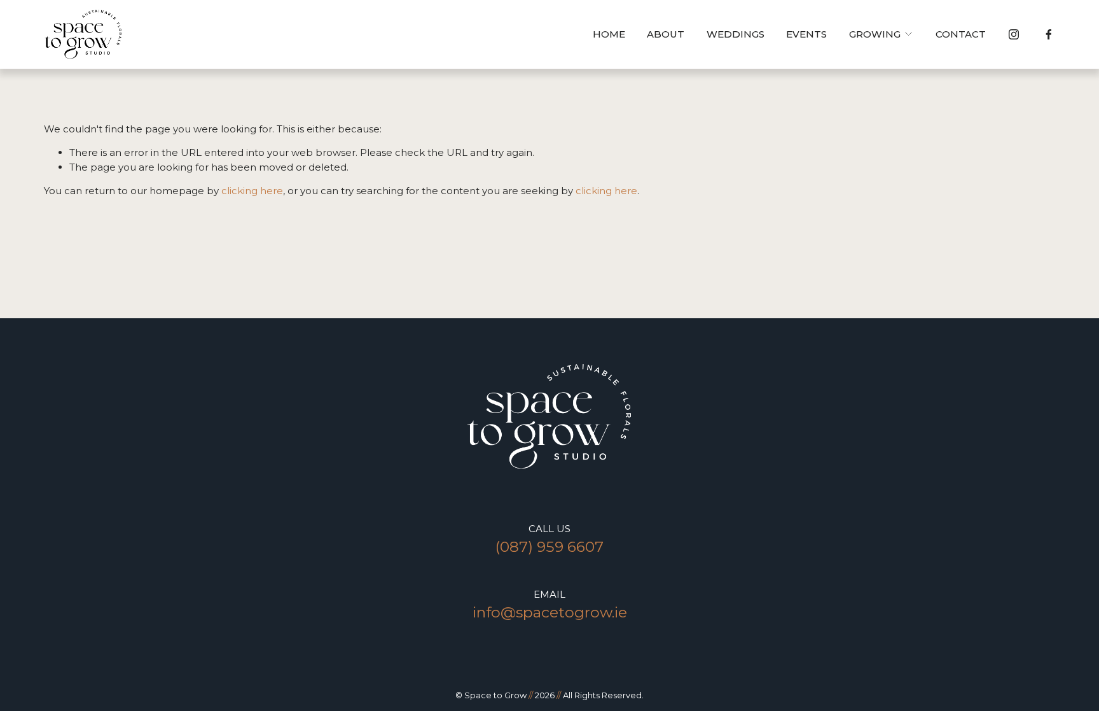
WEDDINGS (735, 34)
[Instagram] (1013, 34)
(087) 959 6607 (549, 546)
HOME (609, 34)
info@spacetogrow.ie (550, 612)
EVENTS (806, 34)
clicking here (252, 191)
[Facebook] (1048, 34)
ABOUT (665, 34)
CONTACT (961, 34)
